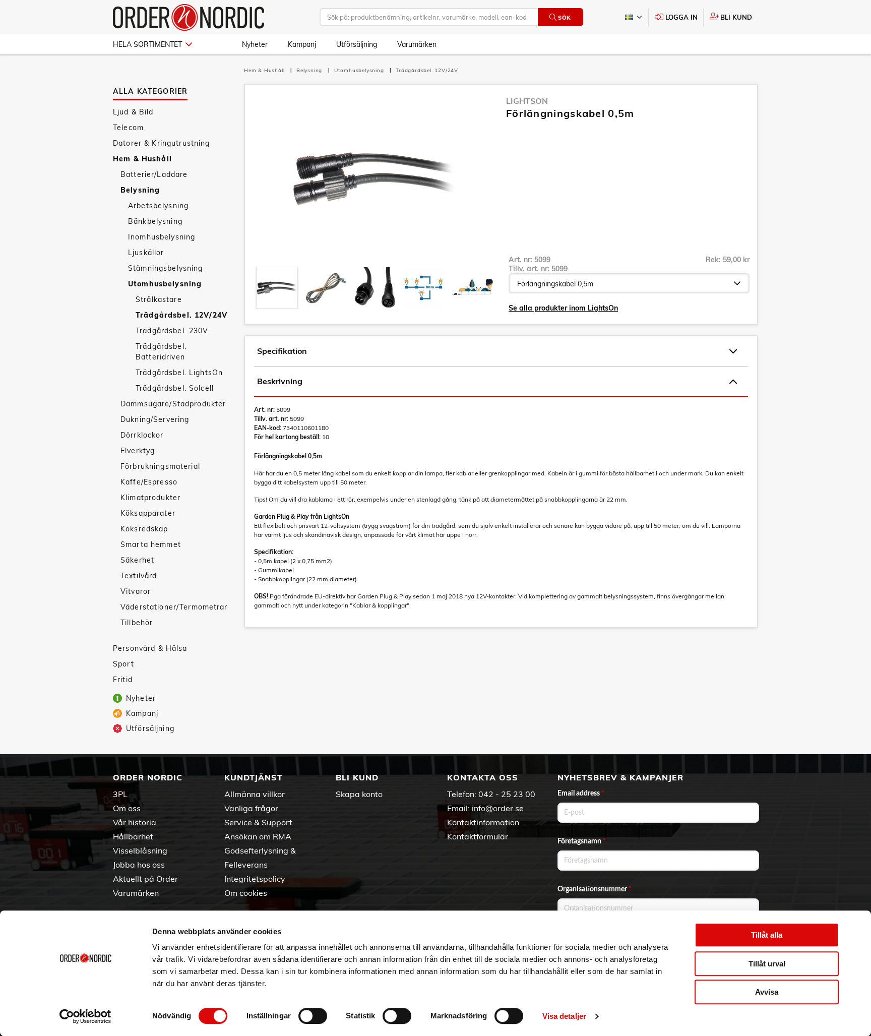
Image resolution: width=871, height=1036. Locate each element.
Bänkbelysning (155, 221)
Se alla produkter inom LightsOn (563, 308)
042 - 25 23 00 (506, 794)
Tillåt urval (767, 963)
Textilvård (138, 575)
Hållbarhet (133, 836)
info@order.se (498, 808)
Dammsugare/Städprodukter (173, 403)
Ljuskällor (146, 252)
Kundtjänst (253, 777)
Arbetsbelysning (158, 205)
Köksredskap (144, 528)
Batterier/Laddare (154, 174)
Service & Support (258, 822)
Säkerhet (137, 560)
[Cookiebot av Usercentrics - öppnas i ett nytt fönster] (85, 1016)
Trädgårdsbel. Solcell (175, 388)
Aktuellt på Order (145, 879)
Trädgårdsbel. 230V (172, 330)
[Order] (188, 17)
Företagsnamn (581, 841)
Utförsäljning (356, 44)
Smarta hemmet (150, 544)
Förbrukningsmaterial (160, 466)
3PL (120, 794)
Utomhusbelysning (165, 283)
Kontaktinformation (483, 822)
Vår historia (134, 822)
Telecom (128, 127)
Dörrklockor (142, 435)
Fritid (123, 679)
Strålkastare (159, 299)
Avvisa (766, 992)
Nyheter (255, 44)
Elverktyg (137, 450)
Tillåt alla (766, 935)
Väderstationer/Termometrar (174, 607)
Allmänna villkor (254, 794)
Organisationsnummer (594, 889)
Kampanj (302, 44)
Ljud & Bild (133, 111)
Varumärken (417, 44)
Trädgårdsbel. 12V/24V (181, 315)
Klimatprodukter (150, 497)
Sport (123, 663)
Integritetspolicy (254, 879)
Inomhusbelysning (161, 236)
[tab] (277, 287)
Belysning (140, 190)
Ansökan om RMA (257, 836)
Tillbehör (136, 622)
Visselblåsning (140, 850)
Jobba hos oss (139, 865)
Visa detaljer (564, 1016)
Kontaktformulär (477, 836)
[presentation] (277, 288)
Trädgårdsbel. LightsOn (179, 372)
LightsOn (527, 101)
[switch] (312, 1016)
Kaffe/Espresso (148, 481)
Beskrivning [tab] (279, 381)
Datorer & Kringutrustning (161, 143)
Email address (580, 793)
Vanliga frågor (251, 808)
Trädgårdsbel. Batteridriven (161, 351)
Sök (564, 17)
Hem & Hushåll (142, 158)
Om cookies (245, 893)
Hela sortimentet (147, 44)
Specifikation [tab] (282, 351)
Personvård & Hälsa (150, 648)
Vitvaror (135, 591)
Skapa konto (359, 794)
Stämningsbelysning (165, 268)
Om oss (127, 808)
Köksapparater (147, 513)
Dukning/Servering (154, 419)
